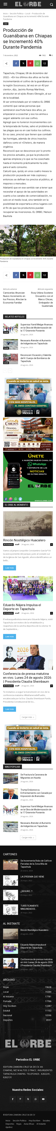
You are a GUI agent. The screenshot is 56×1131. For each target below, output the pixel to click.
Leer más (9, 568)
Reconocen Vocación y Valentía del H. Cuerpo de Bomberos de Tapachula (36, 358)
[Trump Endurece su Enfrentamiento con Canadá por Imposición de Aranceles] (10, 793)
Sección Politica (16, 13)
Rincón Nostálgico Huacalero (24, 540)
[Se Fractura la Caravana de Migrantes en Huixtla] (10, 778)
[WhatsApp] (37, 63)
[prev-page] (5, 371)
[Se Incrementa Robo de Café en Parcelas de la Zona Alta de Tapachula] (10, 864)
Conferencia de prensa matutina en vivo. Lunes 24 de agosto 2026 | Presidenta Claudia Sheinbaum (27, 677)
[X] (23, 63)
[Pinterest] (30, 63)
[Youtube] (43, 1099)
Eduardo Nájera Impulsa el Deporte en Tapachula (22, 607)
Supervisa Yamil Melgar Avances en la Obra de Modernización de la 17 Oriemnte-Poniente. (37, 327)
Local (27, 13)
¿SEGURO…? (26, 891)
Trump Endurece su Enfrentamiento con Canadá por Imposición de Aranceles (36, 793)
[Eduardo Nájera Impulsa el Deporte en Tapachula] (28, 588)
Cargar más (27, 717)
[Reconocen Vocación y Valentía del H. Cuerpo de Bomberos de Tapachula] (10, 359)
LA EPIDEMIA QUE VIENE (32, 876)
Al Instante (8, 544)
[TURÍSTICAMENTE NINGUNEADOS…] (10, 909)
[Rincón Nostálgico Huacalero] (28, 523)
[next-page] (10, 371)
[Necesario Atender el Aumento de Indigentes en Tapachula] (10, 344)
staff (17, 544)
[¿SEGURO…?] (10, 895)
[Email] (45, 63)
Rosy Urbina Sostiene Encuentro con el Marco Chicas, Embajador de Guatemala (42, 299)
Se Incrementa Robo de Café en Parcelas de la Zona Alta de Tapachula (36, 863)
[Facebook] (16, 63)
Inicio (5, 13)
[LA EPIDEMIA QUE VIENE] (10, 880)
